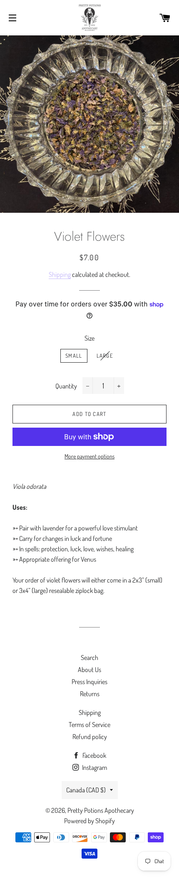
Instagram (94, 767)
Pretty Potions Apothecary (100, 810)
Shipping (60, 274)
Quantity (66, 386)
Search (89, 657)
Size (89, 338)
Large (105, 355)
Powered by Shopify (89, 821)
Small (73, 355)
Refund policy (89, 736)
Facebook (93, 755)
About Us (89, 669)
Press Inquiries (89, 681)
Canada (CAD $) (86, 790)
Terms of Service (89, 724)
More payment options (89, 456)
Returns (89, 694)
